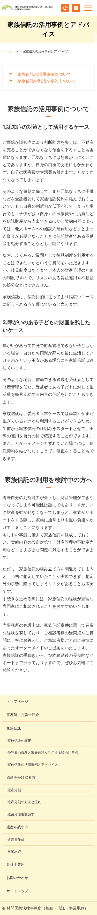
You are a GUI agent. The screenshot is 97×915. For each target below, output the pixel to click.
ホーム (7, 51)
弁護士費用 (15, 864)
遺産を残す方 (17, 827)
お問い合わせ (17, 877)
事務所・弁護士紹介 (22, 714)
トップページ (17, 701)
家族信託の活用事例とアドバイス (33, 765)
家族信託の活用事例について (44, 74)
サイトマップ (17, 891)
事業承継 (14, 851)
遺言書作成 (16, 840)
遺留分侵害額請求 (21, 814)
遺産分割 (14, 790)
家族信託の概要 (19, 741)
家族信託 (13, 728)
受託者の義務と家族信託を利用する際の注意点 (43, 753)
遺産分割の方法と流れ (24, 802)
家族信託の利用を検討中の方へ (46, 80)
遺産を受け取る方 (20, 777)
